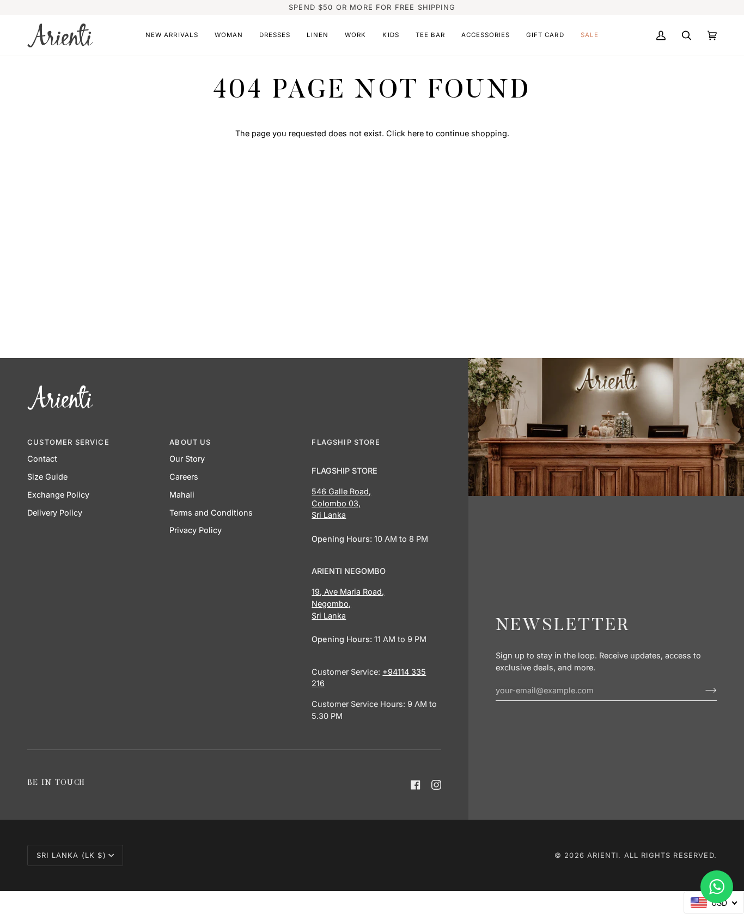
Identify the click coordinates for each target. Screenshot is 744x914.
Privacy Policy (195, 530)
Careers (183, 476)
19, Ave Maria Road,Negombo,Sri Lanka (348, 603)
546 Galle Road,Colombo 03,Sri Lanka (341, 503)
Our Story (187, 458)
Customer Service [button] (68, 442)
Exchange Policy (58, 494)
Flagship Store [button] (346, 442)
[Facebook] (415, 785)
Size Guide (47, 476)
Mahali (181, 494)
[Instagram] (436, 785)
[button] (171, 35)
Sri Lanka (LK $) (71, 855)
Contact (42, 458)
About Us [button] (190, 442)
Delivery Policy (54, 512)
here (415, 133)
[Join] (702, 690)
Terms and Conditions (211, 512)
